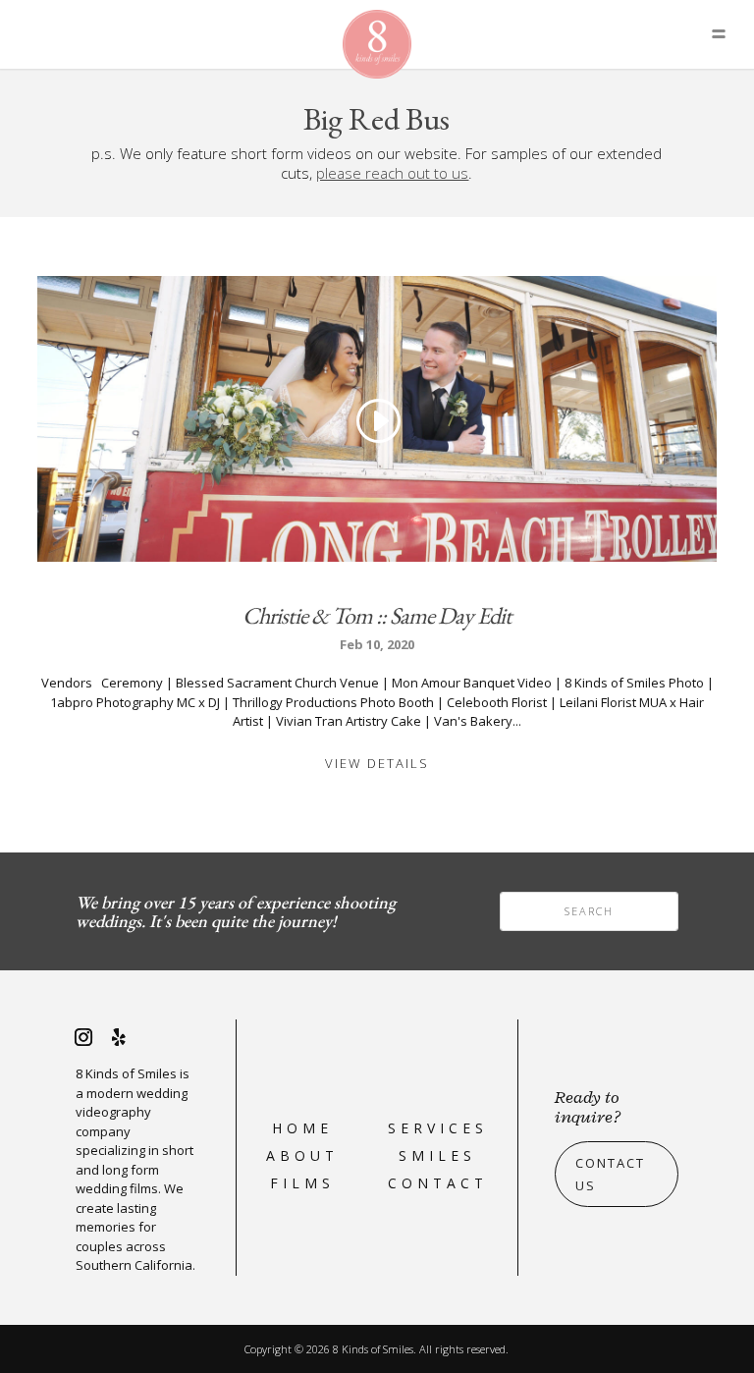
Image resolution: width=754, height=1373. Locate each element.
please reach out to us (392, 173)
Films (302, 1183)
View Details (377, 763)
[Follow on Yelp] (118, 1037)
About (302, 1155)
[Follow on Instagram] (83, 1037)
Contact (438, 1183)
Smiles (437, 1155)
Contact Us (610, 1173)
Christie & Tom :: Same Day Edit (377, 615)
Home (302, 1128)
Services (438, 1128)
